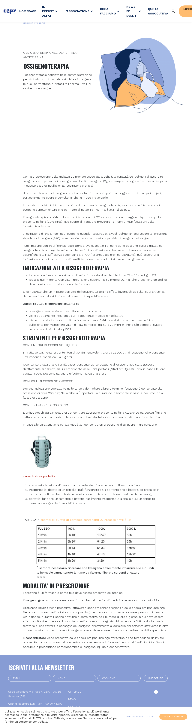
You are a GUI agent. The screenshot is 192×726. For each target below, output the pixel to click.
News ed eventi (134, 11)
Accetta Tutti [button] (173, 716)
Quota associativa (158, 11)
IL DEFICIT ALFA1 (50, 11)
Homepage (27, 11)
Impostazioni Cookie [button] (140, 716)
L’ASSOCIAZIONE (79, 11)
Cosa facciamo (110, 11)
